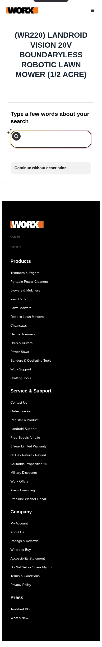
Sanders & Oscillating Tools (30, 360)
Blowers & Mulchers (25, 290)
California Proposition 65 (28, 464)
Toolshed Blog (21, 609)
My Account (19, 523)
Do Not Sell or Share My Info (31, 567)
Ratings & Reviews (24, 541)
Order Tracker (21, 411)
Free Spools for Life (25, 437)
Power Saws (19, 352)
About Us (17, 532)
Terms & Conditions (25, 576)
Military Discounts (23, 472)
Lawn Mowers (20, 308)
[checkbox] (51, 168)
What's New (19, 618)
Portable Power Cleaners (29, 281)
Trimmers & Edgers (24, 273)
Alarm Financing (22, 490)
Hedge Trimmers (23, 334)
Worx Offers (19, 481)
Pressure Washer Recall (28, 499)
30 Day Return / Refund (28, 455)
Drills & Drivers (21, 343)
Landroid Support (23, 429)
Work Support (20, 369)
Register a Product (24, 420)
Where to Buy (20, 549)
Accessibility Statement (27, 558)
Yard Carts (18, 299)
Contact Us (18, 402)
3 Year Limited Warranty (28, 446)
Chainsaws (18, 325)
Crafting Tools (20, 378)
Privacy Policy (20, 585)
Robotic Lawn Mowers (27, 317)
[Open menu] (92, 10)
